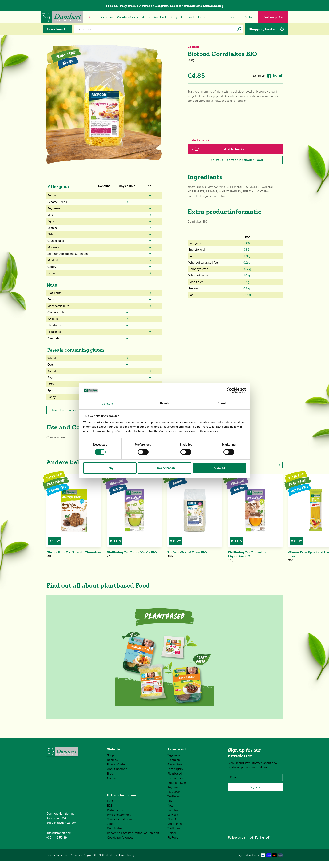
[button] (280, 465)
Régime (172, 787)
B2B (110, 805)
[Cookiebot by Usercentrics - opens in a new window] (229, 390)
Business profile (273, 17)
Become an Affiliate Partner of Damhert (133, 833)
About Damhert (154, 17)
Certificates (114, 828)
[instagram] (251, 837)
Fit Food (172, 837)
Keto (170, 805)
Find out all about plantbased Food (235, 160)
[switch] (143, 452)
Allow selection (164, 468)
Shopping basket (262, 29)
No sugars (173, 760)
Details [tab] (164, 403)
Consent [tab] (107, 403)
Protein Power (176, 782)
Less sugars (175, 769)
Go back (193, 47)
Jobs (201, 17)
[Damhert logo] (62, 17)
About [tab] (221, 403)
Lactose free (175, 778)
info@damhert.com (59, 833)
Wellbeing (174, 796)
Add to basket (218, 149)
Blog (173, 17)
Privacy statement (119, 814)
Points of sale (127, 17)
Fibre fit (172, 819)
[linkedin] (262, 837)
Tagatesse (173, 755)
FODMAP (173, 792)
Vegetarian (174, 824)
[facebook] (256, 837)
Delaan (172, 833)
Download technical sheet (71, 410)
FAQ (110, 801)
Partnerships (115, 810)
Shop (92, 17)
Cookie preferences (120, 837)
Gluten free (174, 764)
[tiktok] (268, 837)
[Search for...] (239, 29)
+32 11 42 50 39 (56, 837)
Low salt (172, 814)
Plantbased (174, 773)
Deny (109, 468)
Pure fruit (173, 810)
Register (255, 787)
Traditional (174, 828)
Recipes (106, 17)
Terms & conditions (119, 819)
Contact (187, 17)
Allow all (219, 468)
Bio (169, 801)
